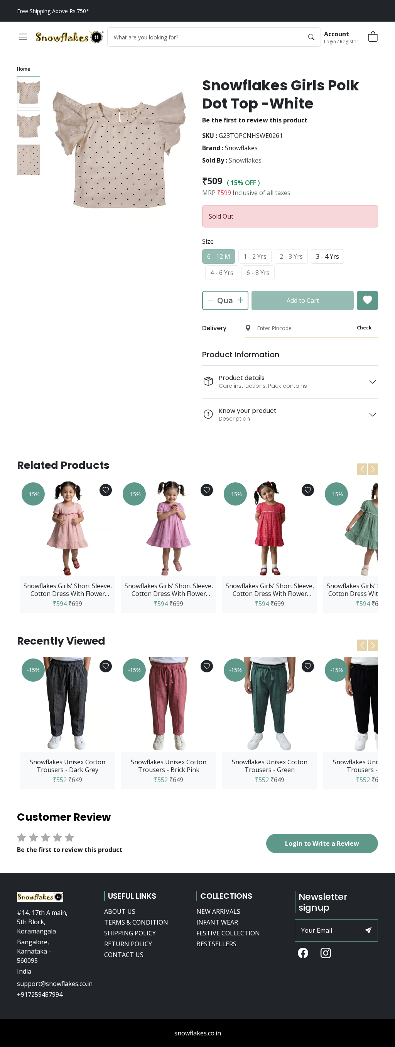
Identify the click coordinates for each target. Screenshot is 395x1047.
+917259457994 (39, 994)
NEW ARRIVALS (218, 911)
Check (364, 327)
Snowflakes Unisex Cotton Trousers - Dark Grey (67, 766)
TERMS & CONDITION (136, 922)
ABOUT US (119, 911)
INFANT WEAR (217, 922)
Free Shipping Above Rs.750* (53, 11)
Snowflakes (245, 160)
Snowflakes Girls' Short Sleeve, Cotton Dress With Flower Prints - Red (270, 589)
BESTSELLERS (216, 944)
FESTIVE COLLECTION (228, 933)
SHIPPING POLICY (130, 933)
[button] (23, 37)
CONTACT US (123, 954)
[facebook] (303, 953)
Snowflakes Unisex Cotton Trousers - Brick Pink (168, 766)
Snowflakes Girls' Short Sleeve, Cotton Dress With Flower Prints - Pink (68, 589)
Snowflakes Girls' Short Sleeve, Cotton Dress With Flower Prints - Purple (169, 589)
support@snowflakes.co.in (55, 983)
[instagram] (326, 953)
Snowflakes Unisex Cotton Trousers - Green (269, 766)
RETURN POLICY (128, 944)
